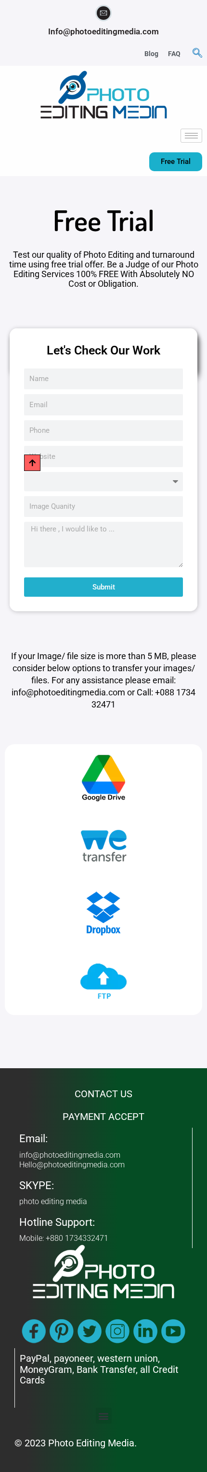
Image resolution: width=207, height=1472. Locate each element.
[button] (197, 53)
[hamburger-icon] (191, 136)
